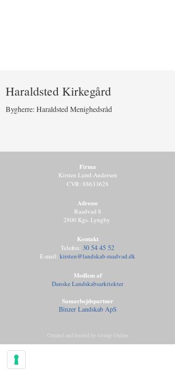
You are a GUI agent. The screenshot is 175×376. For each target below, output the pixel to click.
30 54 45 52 (98, 247)
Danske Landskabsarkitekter (87, 283)
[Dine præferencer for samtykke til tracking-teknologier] (16, 360)
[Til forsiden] (88, 52)
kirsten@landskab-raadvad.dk (97, 256)
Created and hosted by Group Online (87, 335)
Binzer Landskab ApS (88, 309)
